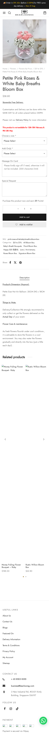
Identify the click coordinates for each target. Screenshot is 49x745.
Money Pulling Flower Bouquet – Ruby (11, 566)
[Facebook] (10, 262)
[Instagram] (10, 708)
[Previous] (5, 439)
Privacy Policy (9, 651)
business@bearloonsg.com (22, 685)
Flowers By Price (25, 68)
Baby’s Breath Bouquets (12, 246)
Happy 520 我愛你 (10, 249)
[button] (43, 721)
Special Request (9, 180)
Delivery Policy (22, 120)
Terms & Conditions (11, 645)
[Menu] (4, 12)
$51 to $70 (38, 68)
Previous (8, 41)
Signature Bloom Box (27, 253)
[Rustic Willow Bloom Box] (37, 463)
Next (41, 41)
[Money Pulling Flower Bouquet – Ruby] (13, 463)
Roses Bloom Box (10, 253)
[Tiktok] (17, 708)
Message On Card (10, 161)
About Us (7, 615)
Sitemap (6, 663)
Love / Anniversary (27, 249)
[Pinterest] (20, 262)
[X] (15, 262)
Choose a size (9, 135)
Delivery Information (11, 639)
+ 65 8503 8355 (18, 679)
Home (5, 68)
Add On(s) (7, 148)
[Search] (9, 12)
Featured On (8, 633)
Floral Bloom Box (30, 246)
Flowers (13, 68)
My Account (8, 657)
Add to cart (24, 217)
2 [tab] (25, 576)
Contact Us (7, 621)
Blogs (5, 627)
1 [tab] (23, 576)
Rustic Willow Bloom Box (35, 566)
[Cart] (44, 12)
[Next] (44, 439)
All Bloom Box (28, 242)
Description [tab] (25, 277)
